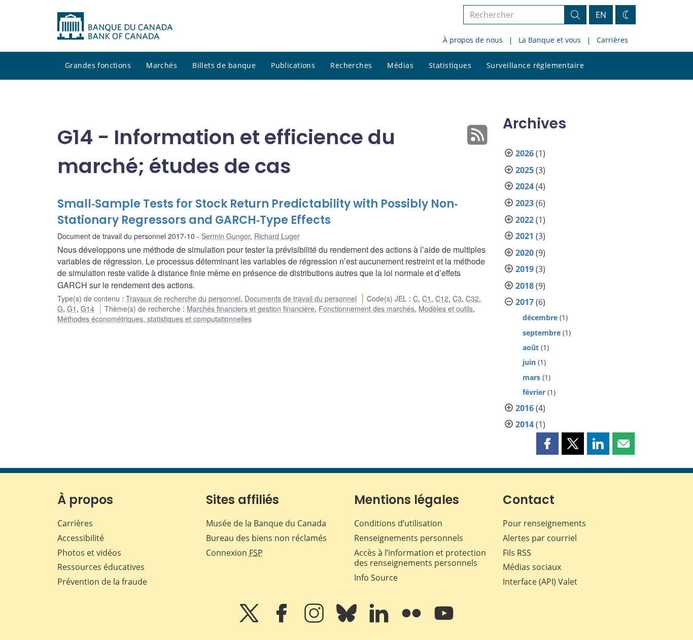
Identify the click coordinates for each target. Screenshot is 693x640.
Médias (400, 65)
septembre (542, 333)
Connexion (234, 552)
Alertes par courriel (540, 538)
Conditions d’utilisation (398, 523)
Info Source (376, 577)
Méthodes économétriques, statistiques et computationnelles (154, 319)
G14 (87, 309)
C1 (426, 298)
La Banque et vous (549, 40)
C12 (441, 298)
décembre (540, 317)
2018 (524, 285)
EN (601, 14)
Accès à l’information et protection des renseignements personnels (420, 558)
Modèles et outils (446, 309)
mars (531, 377)
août (531, 347)
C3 (457, 298)
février (534, 392)
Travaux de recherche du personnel (183, 298)
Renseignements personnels (408, 538)
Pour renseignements (544, 523)
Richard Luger (277, 236)
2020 (524, 252)
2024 (524, 186)
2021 (524, 236)
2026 (524, 153)
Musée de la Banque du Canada (266, 523)
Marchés (161, 65)
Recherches (351, 65)
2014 (524, 424)
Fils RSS (517, 552)
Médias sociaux (532, 566)
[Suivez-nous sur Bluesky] (347, 620)
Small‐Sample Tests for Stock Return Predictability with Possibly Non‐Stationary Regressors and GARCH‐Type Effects (257, 212)
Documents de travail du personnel (301, 298)
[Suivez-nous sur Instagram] (315, 620)
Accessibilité (80, 538)
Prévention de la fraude (102, 581)
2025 (524, 170)
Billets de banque (224, 65)
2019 (524, 269)
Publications (293, 65)
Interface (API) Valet (540, 581)
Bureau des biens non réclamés (266, 538)
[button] (547, 443)
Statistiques (450, 65)
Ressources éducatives (101, 566)
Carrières (612, 40)
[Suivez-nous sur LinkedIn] (380, 620)
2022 (524, 219)
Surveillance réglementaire (535, 65)
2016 (524, 408)
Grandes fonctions (98, 65)
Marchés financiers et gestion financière (251, 309)
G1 (72, 309)
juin (529, 362)
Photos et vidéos (89, 552)
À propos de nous (473, 40)
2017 (524, 302)
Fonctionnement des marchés (366, 309)
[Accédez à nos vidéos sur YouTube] (444, 620)
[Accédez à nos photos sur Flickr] (412, 620)
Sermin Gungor (225, 236)
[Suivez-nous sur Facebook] (282, 620)
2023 (524, 203)
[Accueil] (114, 26)
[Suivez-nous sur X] (250, 620)
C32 (472, 298)
